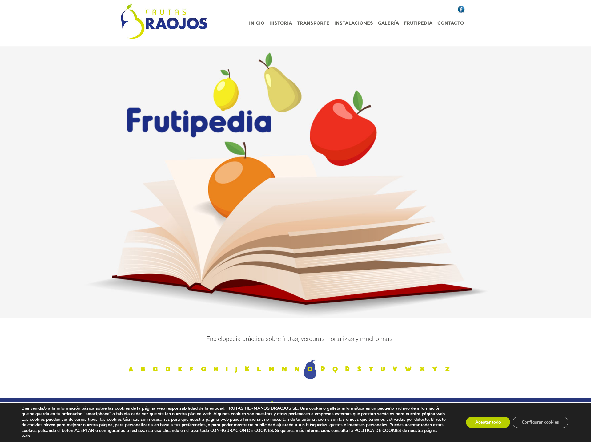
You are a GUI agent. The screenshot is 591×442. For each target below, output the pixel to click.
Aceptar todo (488, 422)
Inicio (256, 23)
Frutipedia (418, 23)
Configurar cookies (540, 422)
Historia (280, 23)
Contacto (450, 23)
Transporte (313, 23)
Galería (388, 23)
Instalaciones (353, 23)
